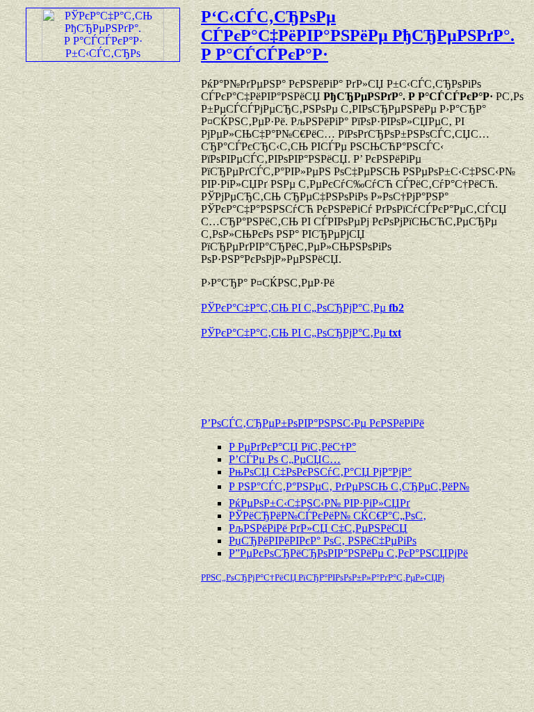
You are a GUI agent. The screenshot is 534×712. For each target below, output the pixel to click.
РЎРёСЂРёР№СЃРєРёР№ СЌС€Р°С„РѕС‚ (327, 515)
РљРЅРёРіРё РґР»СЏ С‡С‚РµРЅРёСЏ (318, 528)
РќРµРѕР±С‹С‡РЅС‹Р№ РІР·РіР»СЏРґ (319, 503)
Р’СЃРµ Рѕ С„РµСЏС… (285, 459)
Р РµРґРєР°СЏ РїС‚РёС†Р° (292, 447)
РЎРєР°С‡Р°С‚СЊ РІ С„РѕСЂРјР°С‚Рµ (302, 308)
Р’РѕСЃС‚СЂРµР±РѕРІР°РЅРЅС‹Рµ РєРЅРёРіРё (312, 423)
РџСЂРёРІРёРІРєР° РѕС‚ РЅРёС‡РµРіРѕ (322, 541)
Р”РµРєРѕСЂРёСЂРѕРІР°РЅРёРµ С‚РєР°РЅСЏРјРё (348, 553)
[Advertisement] (363, 371)
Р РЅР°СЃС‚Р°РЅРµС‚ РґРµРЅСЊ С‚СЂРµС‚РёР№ (349, 486)
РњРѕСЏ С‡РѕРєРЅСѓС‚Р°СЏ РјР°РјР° (320, 472)
